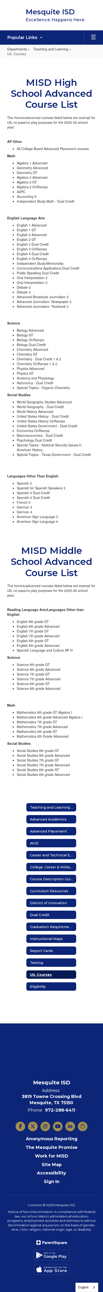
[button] (24, 37)
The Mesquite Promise (52, 1147)
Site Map (52, 1164)
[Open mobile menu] (93, 37)
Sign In (51, 1181)
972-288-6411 (60, 1110)
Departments (17, 49)
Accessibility (51, 1173)
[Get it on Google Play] (51, 1255)
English (83, 1287)
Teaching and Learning (50, 49)
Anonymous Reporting (51, 1138)
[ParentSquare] (51, 1242)
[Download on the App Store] (51, 1269)
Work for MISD (51, 1156)
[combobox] (86, 1287)
